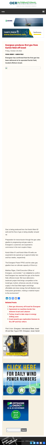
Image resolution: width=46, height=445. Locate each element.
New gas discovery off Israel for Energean (24, 306)
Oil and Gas (9, 331)
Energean (17, 328)
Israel (37, 328)
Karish (37, 331)
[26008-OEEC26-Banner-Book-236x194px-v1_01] (15, 420)
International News (28, 328)
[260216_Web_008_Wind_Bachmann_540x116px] (23, 37)
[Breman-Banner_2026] (15, 358)
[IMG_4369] (23, 27)
